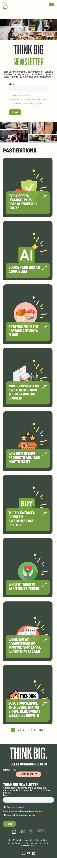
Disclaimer (44, 843)
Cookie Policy (14, 843)
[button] (23, 853)
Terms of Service (30, 843)
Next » (42, 730)
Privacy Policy (42, 840)
